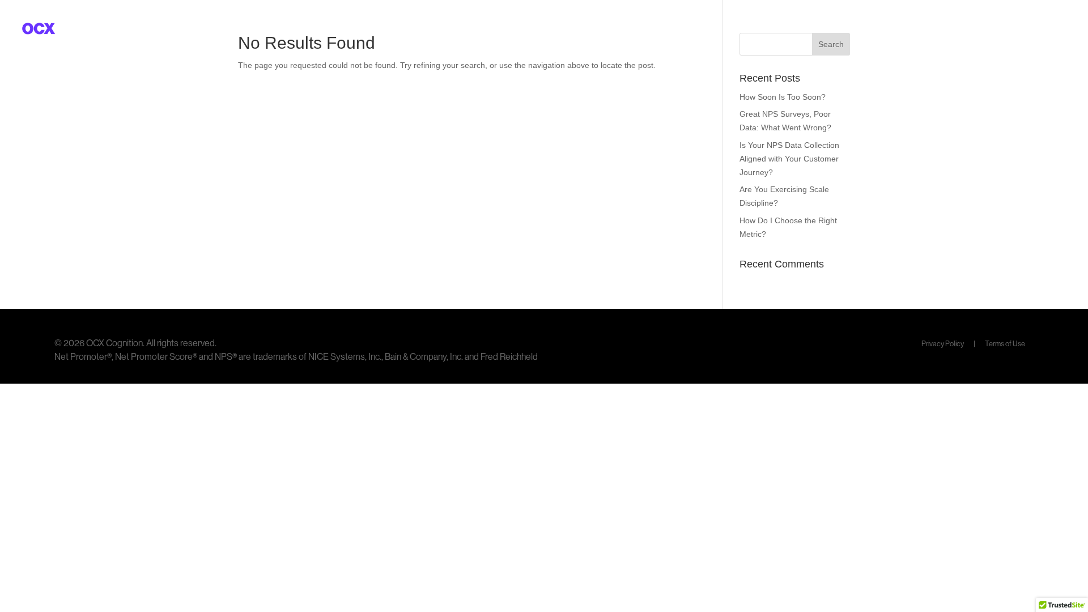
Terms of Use (1005, 343)
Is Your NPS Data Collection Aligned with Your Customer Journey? (789, 159)
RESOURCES (957, 29)
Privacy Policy (943, 343)
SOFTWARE (878, 29)
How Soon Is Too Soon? (783, 96)
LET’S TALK (1037, 29)
